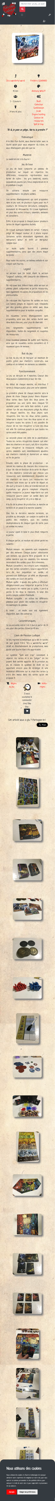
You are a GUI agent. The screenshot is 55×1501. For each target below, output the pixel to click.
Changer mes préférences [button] (27, 1492)
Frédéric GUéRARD (38, 81)
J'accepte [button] (12, 1492)
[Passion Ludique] (9, 9)
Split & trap (39, 124)
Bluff (39, 101)
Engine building (38, 114)
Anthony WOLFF (39, 91)
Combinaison (38, 108)
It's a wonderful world (15, 81)
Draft (38, 111)
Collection (39, 105)
